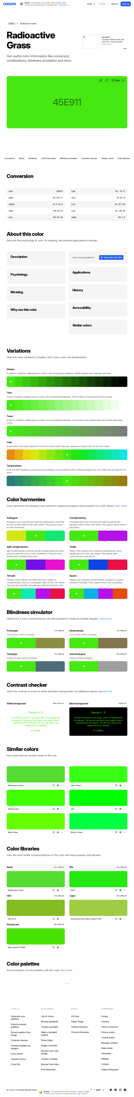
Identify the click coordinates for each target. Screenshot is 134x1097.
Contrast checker (89, 158)
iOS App (75, 1016)
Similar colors (107, 158)
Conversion (9, 158)
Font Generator (48, 1069)
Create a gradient (49, 1027)
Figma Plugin (77, 1021)
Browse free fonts (50, 1064)
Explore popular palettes (19, 1025)
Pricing (104, 1016)
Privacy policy (108, 1032)
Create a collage (49, 1059)
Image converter (49, 1045)
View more (66, 970)
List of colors (47, 1016)
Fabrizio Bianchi (24, 1090)
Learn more (120, 506)
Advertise (106, 1053)
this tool (107, 691)
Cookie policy (108, 1037)
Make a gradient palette (49, 1033)
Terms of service (109, 1027)
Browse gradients (49, 1021)
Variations (32, 158)
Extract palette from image (20, 1033)
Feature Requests (109, 1069)
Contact (105, 1064)
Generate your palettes (18, 1017)
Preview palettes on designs (20, 1047)
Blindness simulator (68, 158)
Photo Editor (47, 1040)
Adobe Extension (79, 1027)
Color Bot (15, 1064)
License (105, 1021)
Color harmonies (48, 158)
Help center (107, 1048)
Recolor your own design (49, 1052)
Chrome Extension (80, 1032)
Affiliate (105, 1059)
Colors (12, 23)
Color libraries (124, 158)
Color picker (17, 1053)
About (21, 158)
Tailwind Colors (18, 1059)
